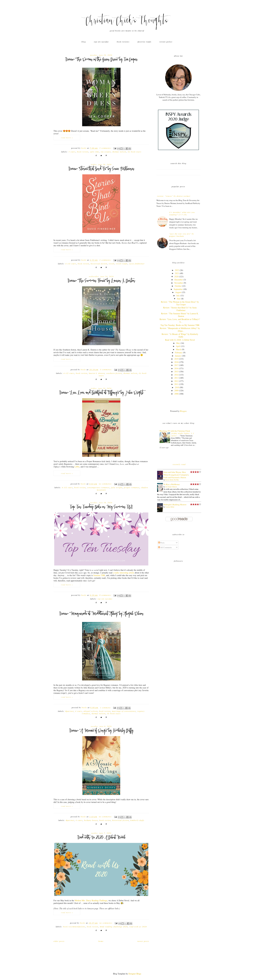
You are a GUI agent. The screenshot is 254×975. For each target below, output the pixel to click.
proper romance (131, 487)
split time (94, 151)
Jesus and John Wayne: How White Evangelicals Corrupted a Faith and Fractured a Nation (176, 475)
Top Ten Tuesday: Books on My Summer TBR (101, 507)
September (178, 289)
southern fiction (114, 373)
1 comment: (106, 707)
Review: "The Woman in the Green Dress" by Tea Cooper (101, 59)
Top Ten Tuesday (101, 41)
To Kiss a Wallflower (171, 484)
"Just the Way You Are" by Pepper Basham (181, 235)
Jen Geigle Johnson (171, 487)
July (178, 295)
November (178, 282)
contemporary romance (98, 487)
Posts (162, 542)
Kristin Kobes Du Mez (172, 480)
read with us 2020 (138, 926)
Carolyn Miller (169, 507)
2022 (177, 270)
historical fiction (99, 263)
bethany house (91, 820)
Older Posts (59, 941)
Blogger (183, 411)
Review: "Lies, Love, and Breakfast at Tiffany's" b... (180, 320)
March (178, 349)
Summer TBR (99, 575)
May (178, 343)
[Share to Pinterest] (129, 148)
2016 (176, 368)
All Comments (166, 547)
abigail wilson (91, 711)
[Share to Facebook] (127, 148)
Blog (84, 41)
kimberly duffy (137, 820)
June (179, 298)
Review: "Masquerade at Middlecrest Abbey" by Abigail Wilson (101, 614)
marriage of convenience (124, 711)
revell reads (122, 263)
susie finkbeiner (137, 263)
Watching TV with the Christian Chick (174, 431)
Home (100, 941)
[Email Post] (114, 148)
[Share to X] (124, 148)
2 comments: (106, 148)
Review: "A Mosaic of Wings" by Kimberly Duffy (101, 731)
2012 (176, 381)
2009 (176, 390)
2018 (176, 362)
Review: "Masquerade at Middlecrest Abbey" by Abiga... (180, 329)
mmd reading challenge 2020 (114, 926)
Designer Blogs (134, 973)
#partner (69, 711)
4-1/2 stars (70, 263)
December (178, 279)
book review (82, 151)
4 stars (78, 711)
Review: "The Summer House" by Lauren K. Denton (101, 281)
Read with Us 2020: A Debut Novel (101, 837)
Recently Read (179, 464)
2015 (176, 371)
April (178, 346)
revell (111, 263)
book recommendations (74, 926)
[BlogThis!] (121, 148)
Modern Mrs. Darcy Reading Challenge (91, 900)
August (178, 292)
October (178, 286)
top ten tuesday (105, 599)
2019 (176, 358)
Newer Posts (143, 941)
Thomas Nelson (119, 151)
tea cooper (106, 151)
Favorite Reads (144, 41)
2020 (176, 276)
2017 (176, 365)
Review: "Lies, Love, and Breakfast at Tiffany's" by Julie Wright (101, 393)
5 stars (72, 151)
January (178, 355)
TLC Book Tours (134, 151)
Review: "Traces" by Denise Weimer (173, 196)
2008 (176, 393)
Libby (77, 466)
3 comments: (106, 369)
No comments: (106, 484)
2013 (176, 377)
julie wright (116, 487)
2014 (176, 374)
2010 (177, 387)
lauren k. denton (97, 373)
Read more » (67, 137)
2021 (177, 273)
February (178, 352)
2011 (176, 384)
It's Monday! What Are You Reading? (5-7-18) (182, 213)
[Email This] (118, 148)
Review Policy (165, 41)
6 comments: (106, 595)
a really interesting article (123, 572)
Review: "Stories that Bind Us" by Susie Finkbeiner (101, 169)
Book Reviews (123, 41)
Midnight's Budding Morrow (174, 504)
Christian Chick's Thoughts (127, 21)
